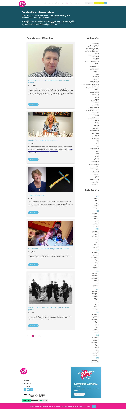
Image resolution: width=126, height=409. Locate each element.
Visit (45, 3)
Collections (96, 79)
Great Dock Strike (94, 107)
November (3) (95, 316)
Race (97, 155)
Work (97, 181)
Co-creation (96, 76)
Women (97, 178)
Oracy (97, 143)
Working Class (95, 184)
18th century (96, 43)
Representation (95, 161)
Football (97, 104)
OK (94, 406)
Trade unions (95, 173)
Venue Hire (76, 3)
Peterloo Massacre (94, 148)
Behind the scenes (94, 66)
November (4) (95, 362)
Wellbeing (96, 176)
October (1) (96, 215)
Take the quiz (78, 394)
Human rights (95, 112)
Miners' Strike (95, 137)
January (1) (96, 208)
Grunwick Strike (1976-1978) (92, 110)
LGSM (97, 124)
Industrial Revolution (94, 114)
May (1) (97, 221)
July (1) (97, 200)
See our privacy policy (72, 406)
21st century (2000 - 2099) (92, 51)
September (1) (95, 216)
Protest (97, 153)
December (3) (95, 360)
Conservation (95, 86)
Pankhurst (96, 145)
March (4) (96, 352)
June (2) (97, 202)
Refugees (96, 160)
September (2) (95, 257)
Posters (97, 151)
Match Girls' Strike (94, 130)
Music (97, 140)
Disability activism (94, 92)
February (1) (96, 207)
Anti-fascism (95, 56)
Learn (62, 3)
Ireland (97, 115)
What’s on (50, 3)
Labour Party (95, 117)
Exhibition (96, 97)
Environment (95, 94)
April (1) (97, 264)
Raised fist (96, 158)
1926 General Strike (94, 45)
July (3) (97, 345)
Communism (95, 83)
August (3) (96, 321)
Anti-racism (96, 58)
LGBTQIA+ (96, 122)
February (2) (95, 331)
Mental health (95, 133)
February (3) (95, 353)
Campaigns (96, 71)
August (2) (96, 198)
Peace (97, 146)
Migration (96, 135)
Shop (71, 3)
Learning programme (93, 119)
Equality (97, 96)
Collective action (94, 81)
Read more (32, 104)
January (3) (96, 247)
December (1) (95, 213)
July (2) (97, 300)
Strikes (97, 169)
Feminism (96, 99)
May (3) (97, 203)
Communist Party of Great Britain (90, 84)
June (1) (97, 239)
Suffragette (96, 171)
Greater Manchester (93, 109)
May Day (97, 132)
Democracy (96, 91)
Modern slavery (95, 138)
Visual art (96, 174)
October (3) (96, 295)
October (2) (96, 340)
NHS (98, 142)
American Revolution (93, 55)
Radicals (97, 156)
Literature (96, 125)
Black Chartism (95, 68)
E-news (88, 3)
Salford (97, 163)
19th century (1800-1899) (92, 48)
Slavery (97, 166)
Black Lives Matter (94, 69)
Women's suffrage (94, 179)
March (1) (96, 205)
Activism (97, 53)
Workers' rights (95, 183)
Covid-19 (97, 89)
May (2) (97, 303)
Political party (95, 150)
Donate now (98, 3)
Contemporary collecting (92, 88)
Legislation (96, 120)
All (98, 42)
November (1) (95, 233)
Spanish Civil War (94, 168)
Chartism (96, 73)
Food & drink (96, 102)
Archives (97, 60)
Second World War (94, 164)
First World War (95, 101)
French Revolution (94, 106)
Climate (97, 74)
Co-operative (95, 78)
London (97, 127)
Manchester (96, 128)
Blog (67, 3)
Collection (57, 3)
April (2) (97, 242)
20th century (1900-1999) (92, 50)
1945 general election (93, 47)
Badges (97, 63)
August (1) (96, 218)
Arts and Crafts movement (92, 61)
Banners (97, 65)
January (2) (96, 287)
